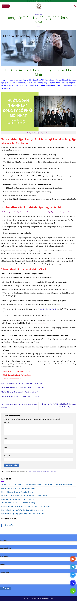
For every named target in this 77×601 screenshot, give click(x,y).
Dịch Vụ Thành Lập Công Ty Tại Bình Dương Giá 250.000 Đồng (22, 510)
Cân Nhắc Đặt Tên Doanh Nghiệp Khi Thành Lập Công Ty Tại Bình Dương (25, 506)
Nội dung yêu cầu (5, 572)
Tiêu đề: (2, 564)
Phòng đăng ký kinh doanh (47, 309)
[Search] (75, 6)
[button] (6, 6)
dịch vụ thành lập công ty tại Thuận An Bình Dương (18, 488)
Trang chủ (9, 525)
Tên (5, 438)
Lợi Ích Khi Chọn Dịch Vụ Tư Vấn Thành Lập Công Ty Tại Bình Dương (24, 495)
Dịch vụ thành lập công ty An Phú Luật (14, 383)
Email (6, 447)
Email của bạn (4, 556)
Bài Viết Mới (38, 14)
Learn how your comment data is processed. (42, 472)
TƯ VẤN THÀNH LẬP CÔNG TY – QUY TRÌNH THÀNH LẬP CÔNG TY (23, 387)
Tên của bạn (3, 540)
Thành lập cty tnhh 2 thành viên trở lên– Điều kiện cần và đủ (21, 396)
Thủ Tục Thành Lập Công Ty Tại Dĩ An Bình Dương (18, 503)
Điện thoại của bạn (5, 548)
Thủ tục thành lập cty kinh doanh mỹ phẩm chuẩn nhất (19, 392)
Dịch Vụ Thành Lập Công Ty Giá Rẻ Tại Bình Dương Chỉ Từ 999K (22, 514)
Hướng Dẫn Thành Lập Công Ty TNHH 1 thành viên (18, 499)
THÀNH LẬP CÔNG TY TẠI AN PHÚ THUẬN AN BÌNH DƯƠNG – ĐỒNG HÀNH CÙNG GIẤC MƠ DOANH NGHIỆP (37, 485)
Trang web (7, 456)
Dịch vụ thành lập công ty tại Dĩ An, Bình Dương (17, 492)
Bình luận (7, 422)
